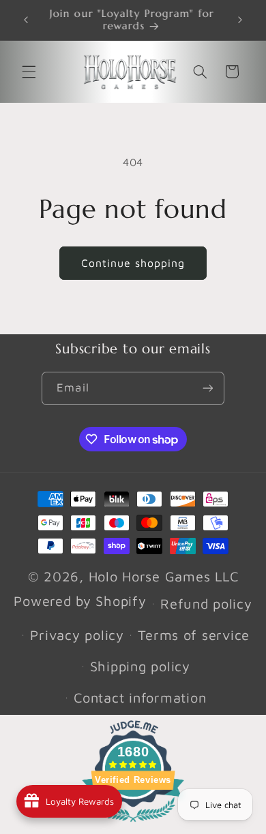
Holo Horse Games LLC (164, 576)
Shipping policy (140, 666)
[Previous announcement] (26, 20)
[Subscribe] (207, 388)
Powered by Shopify (80, 601)
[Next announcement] (240, 20)
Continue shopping (133, 263)
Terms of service (194, 635)
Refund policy (206, 603)
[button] (28, 71)
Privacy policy (76, 635)
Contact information (140, 697)
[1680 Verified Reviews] (133, 824)
